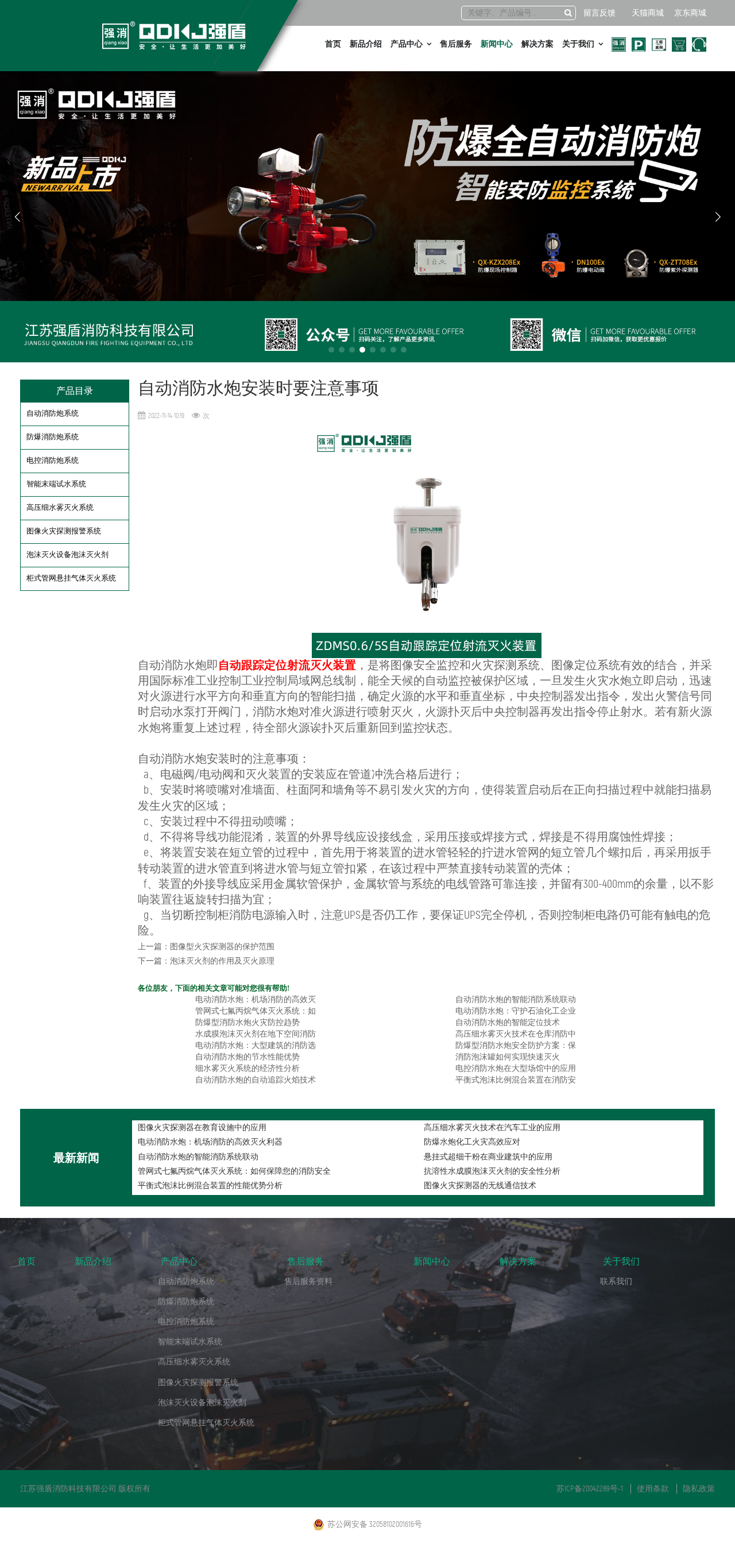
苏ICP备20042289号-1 (589, 1489)
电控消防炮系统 (52, 460)
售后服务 (456, 44)
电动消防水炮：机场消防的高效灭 (255, 999)
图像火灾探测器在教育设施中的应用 (202, 1127)
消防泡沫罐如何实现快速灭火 (507, 1057)
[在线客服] (699, 44)
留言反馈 (599, 13)
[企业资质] (619, 44)
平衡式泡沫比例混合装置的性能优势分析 (210, 1185)
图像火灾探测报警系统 (63, 531)
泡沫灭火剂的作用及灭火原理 (222, 961)
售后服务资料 (308, 1281)
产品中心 (406, 44)
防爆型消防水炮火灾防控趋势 (247, 1022)
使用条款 (653, 1489)
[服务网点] (639, 44)
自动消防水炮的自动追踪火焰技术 (255, 1080)
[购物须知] (679, 44)
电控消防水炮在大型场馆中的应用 (515, 1068)
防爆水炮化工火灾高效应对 (472, 1142)
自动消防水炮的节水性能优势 (247, 1057)
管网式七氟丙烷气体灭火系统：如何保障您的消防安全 (234, 1171)
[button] (331, 350)
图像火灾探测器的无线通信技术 (480, 1185)
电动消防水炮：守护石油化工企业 (515, 1011)
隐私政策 (699, 1489)
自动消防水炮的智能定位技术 (507, 1022)
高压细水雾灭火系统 (60, 507)
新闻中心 (497, 44)
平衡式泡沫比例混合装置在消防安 (515, 1080)
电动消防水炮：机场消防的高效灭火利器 (210, 1142)
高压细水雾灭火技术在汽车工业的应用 (492, 1127)
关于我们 (578, 44)
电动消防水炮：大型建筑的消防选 (255, 1045)
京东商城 (690, 13)
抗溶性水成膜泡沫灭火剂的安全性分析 (492, 1171)
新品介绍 (366, 44)
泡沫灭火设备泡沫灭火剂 (67, 554)
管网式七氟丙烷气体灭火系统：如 (255, 1011)
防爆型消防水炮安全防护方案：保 (515, 1045)
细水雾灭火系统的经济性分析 (247, 1068)
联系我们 (616, 1281)
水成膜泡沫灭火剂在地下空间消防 (255, 1034)
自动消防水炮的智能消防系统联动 (515, 999)
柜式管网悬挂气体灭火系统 (71, 578)
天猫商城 (648, 13)
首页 (333, 44)
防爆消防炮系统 (52, 436)
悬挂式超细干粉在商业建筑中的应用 (488, 1157)
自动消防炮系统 (52, 413)
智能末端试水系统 (56, 483)
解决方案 (537, 44)
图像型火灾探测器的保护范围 (222, 947)
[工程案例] (659, 44)
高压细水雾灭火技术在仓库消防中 (515, 1034)
